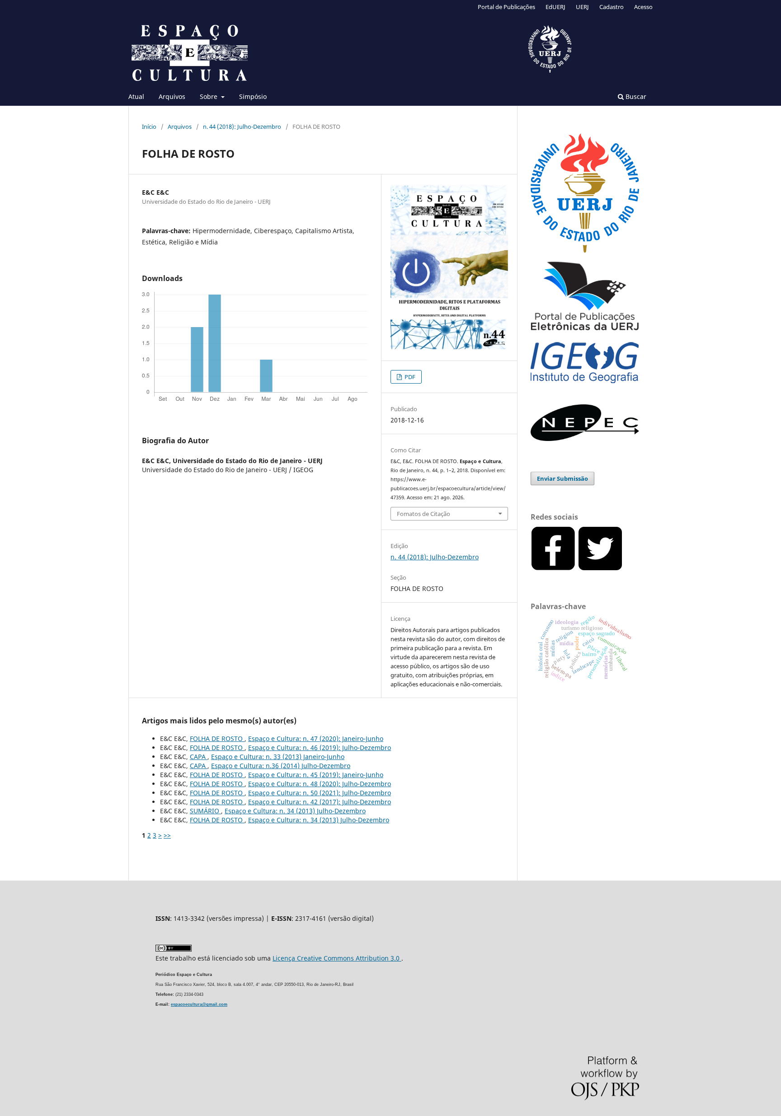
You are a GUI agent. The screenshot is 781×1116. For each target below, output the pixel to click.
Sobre (209, 96)
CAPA (198, 756)
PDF (409, 377)
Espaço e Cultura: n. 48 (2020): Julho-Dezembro (319, 783)
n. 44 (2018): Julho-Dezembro (242, 126)
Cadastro (611, 7)
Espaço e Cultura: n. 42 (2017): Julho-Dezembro (319, 801)
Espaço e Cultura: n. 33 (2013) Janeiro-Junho (277, 756)
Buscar (635, 96)
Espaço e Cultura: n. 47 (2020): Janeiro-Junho (315, 738)
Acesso (643, 7)
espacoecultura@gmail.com (199, 1004)
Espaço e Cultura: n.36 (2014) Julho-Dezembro (280, 765)
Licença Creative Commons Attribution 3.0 (337, 958)
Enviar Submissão (562, 478)
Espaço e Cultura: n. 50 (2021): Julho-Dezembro (319, 792)
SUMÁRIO (205, 811)
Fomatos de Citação (423, 514)
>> (167, 835)
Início (149, 126)
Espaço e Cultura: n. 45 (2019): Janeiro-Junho (315, 774)
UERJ (582, 7)
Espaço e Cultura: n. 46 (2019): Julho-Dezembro (319, 747)
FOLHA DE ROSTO (217, 738)
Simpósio (253, 96)
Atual (136, 96)
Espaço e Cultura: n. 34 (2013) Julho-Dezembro (295, 811)
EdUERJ (555, 7)
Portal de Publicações (506, 7)
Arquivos (172, 96)
